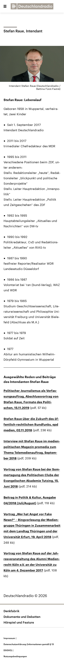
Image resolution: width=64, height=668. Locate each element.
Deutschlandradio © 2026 (25, 595)
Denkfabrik (11, 611)
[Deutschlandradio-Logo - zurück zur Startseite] (32, 6)
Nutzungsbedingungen (15, 656)
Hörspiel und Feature (19, 622)
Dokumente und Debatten (22, 616)
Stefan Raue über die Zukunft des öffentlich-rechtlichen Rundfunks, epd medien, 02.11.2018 (31, 424)
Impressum (10, 638)
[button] (5, 6)
